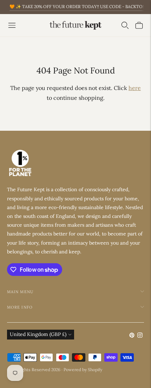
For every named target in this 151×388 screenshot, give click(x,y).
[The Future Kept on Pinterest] (131, 336)
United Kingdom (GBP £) (38, 334)
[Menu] (12, 25)
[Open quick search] (125, 25)
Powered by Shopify (83, 369)
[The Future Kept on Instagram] (140, 336)
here (135, 87)
